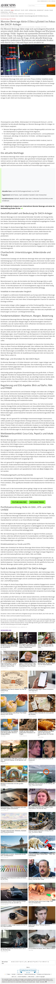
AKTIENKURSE (7, 10)
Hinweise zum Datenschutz (43, 974)
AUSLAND (46, 10)
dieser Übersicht (38, 427)
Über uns (14, 976)
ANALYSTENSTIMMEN (13, 13)
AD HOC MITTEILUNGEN (5, 13)
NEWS (2, 10)
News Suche (49, 5)
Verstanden (42, 982)
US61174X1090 (12, 19)
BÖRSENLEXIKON (44, 1)
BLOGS (38, 1)
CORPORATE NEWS (21, 13)
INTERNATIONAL (4, 12)
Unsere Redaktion (22, 976)
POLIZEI (51, 10)
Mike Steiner (31, 976)
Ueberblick (21, 16)
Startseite (12, 16)
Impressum (20, 974)
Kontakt (13, 974)
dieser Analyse (44, 469)
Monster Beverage (5, 19)
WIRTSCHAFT (17, 10)
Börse (17, 16)
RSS (49, 1)
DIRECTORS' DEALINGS (29, 13)
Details (37, 982)
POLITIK (22, 10)
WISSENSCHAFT (40, 10)
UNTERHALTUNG (32, 10)
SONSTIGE (11, 12)
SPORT (26, 10)
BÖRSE (12, 10)
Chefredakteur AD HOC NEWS (40, 26)
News (8, 974)
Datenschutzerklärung (29, 974)
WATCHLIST (53, 1)
